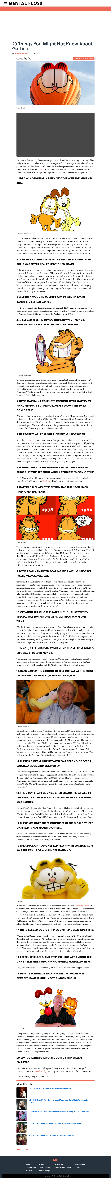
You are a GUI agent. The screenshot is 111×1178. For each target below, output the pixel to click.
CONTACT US (43, 1165)
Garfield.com (22, 542)
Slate (30, 440)
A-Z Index (29, 1171)
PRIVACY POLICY (80, 1165)
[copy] (29, 58)
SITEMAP (77, 1168)
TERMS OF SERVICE (45, 1168)
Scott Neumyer (21, 53)
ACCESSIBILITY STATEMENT (63, 1168)
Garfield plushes (82, 905)
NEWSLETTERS (59, 1165)
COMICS (27, 1149)
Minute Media (51, 1176)
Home (18, 1149)
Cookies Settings (44, 1171)
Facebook (46, 481)
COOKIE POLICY (31, 1168)
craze (40, 169)
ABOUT (28, 1165)
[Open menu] (5, 3)
